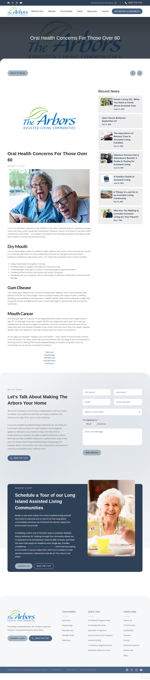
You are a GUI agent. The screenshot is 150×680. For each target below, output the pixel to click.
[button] (104, 2)
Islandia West (49, 360)
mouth (38, 234)
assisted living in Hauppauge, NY (40, 546)
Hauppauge (49, 355)
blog (67, 339)
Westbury (49, 363)
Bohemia (49, 352)
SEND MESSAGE (92, 452)
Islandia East (49, 357)
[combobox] (112, 412)
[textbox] (110, 412)
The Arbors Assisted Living (42, 342)
